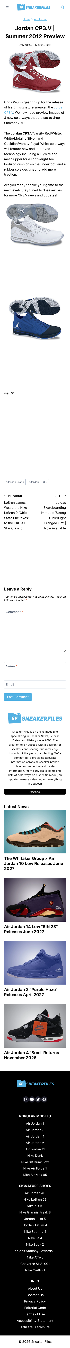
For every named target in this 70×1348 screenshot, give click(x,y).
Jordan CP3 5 (38, 482)
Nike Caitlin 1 (35, 1270)
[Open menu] (7, 7)
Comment (14, 612)
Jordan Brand (15, 482)
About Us (35, 1288)
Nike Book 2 (35, 1244)
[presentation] (35, 831)
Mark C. (27, 45)
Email (11, 684)
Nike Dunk (35, 1156)
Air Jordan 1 (35, 1124)
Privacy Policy (35, 1301)
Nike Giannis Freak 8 (35, 1212)
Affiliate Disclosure (35, 1327)
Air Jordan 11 (35, 1149)
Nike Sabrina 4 (35, 1232)
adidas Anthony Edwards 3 (35, 1251)
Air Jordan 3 (35, 1130)
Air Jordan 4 (35, 1136)
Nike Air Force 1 (35, 1168)
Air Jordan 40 (35, 1193)
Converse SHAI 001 (35, 1264)
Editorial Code (35, 1308)
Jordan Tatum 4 (35, 1225)
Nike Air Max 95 (35, 1175)
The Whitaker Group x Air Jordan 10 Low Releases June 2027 (33, 863)
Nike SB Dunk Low (35, 1162)
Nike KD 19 (35, 1206)
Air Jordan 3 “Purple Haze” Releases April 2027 (30, 992)
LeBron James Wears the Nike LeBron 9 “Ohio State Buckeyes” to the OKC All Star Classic (16, 512)
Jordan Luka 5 (35, 1219)
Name (11, 666)
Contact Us (35, 1295)
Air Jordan (40, 19)
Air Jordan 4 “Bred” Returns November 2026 (31, 1055)
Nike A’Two (35, 1257)
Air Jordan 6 (35, 1143)
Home (26, 19)
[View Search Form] (62, 7)
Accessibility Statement (35, 1321)
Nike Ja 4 (35, 1238)
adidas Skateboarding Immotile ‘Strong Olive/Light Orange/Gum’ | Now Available (53, 512)
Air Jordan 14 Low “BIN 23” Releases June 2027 (31, 929)
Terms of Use (35, 1314)
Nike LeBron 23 (35, 1199)
